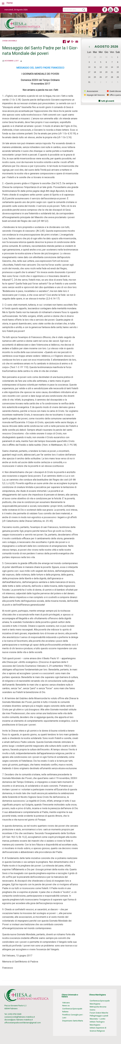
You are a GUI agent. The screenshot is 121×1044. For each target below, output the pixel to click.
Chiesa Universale (9, 41)
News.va (66, 1005)
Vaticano (66, 1003)
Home (9, 2)
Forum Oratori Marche (99, 1013)
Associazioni (92, 91)
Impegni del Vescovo (95, 95)
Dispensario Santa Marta (72, 1021)
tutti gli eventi (107, 101)
